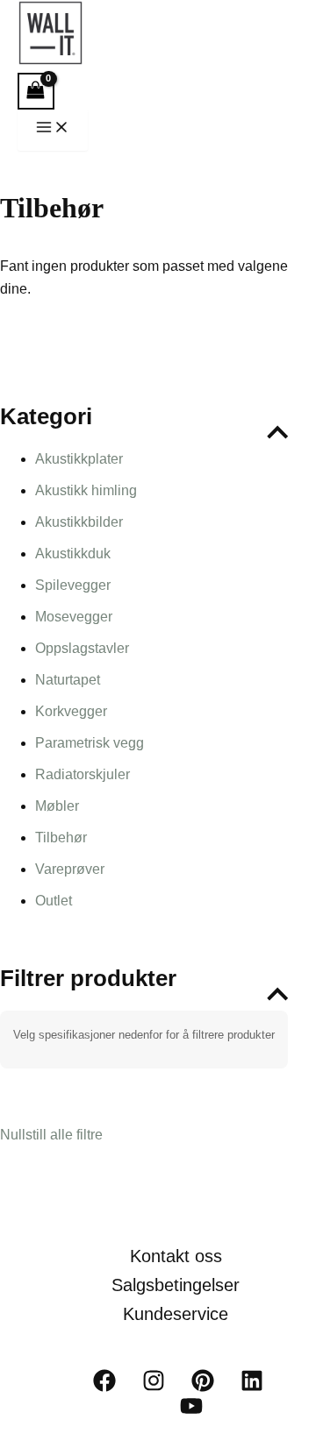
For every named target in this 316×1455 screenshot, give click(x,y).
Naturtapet (67, 679)
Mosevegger (73, 616)
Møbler (57, 805)
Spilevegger (73, 585)
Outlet (53, 900)
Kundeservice (175, 1314)
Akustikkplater (79, 458)
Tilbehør (61, 837)
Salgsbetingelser (175, 1285)
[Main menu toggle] (53, 130)
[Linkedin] (252, 1387)
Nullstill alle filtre (51, 1134)
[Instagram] (153, 1387)
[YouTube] (191, 1412)
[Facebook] (104, 1387)
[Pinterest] (202, 1387)
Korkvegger (71, 711)
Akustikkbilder (79, 522)
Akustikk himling (86, 490)
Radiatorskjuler (82, 774)
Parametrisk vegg (89, 742)
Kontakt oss (176, 1256)
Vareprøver (69, 869)
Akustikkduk (73, 553)
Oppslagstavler (82, 648)
